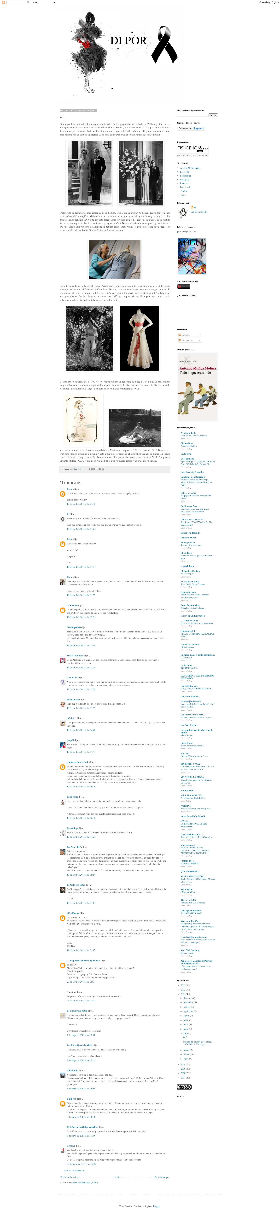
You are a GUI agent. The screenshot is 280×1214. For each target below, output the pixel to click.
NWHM (184, 821)
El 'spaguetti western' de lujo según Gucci (196, 497)
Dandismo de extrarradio (193, 476)
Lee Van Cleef (74, 847)
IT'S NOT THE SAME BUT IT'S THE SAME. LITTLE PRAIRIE (197, 768)
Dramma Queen (188, 537)
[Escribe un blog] (93, 469)
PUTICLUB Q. (188, 861)
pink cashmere (188, 845)
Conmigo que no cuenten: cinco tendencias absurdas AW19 (195, 510)
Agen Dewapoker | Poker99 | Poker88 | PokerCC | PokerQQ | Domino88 (198, 463)
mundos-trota (187, 790)
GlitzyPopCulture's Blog (193, 615)
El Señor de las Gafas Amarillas (82, 1127)
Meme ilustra (73, 699)
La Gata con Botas (76, 884)
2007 (183, 1077)
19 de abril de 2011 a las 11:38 (81, 503)
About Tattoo (186, 735)
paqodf (70, 740)
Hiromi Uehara (187, 646)
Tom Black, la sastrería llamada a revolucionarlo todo (195, 596)
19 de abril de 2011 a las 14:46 (81, 729)
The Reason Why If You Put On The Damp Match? (196, 523)
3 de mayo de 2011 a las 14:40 (81, 1116)
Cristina (71, 1145)
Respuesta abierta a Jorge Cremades (196, 837)
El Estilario (186, 552)
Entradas (185, 334)
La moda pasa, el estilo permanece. (198, 654)
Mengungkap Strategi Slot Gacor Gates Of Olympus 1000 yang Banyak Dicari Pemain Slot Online (197, 926)
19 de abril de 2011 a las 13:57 (81, 708)
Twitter (183, 194)
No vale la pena (187, 573)
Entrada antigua (162, 1177)
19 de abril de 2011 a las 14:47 (81, 751)
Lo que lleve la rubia (77, 1010)
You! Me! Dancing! (190, 950)
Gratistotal (72, 605)
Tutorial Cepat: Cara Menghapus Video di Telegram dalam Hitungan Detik (196, 482)
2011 (183, 994)
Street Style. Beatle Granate (193, 584)
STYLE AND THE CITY (193, 876)
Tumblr (183, 191)
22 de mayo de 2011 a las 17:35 (81, 1163)
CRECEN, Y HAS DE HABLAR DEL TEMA (197, 635)
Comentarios (187, 340)
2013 (183, 985)
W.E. (185, 1037)
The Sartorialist (188, 900)
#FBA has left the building (192, 607)
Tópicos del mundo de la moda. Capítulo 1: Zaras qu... (197, 1043)
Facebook (184, 171)
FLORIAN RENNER (190, 863)
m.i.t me (185, 753)
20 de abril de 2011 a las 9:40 (80, 981)
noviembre (189, 1002)
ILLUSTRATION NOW (191, 913)
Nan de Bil (72, 677)
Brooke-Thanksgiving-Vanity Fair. (196, 808)
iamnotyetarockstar (190, 644)
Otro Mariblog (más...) (192, 834)
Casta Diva (186, 453)
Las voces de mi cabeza (192, 714)
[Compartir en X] (96, 469)
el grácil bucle (187, 566)
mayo (186, 1028)
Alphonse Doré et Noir (78, 762)
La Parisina (186, 665)
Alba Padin (72, 1070)
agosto (187, 1015)
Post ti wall (185, 187)
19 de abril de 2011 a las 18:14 (81, 874)
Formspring (185, 175)
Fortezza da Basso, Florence (193, 902)
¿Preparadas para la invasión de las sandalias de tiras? (196, 967)
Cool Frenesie (187, 458)
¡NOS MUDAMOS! (189, 667)
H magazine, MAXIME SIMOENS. (196, 688)
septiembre (189, 1011)
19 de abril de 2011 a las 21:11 (81, 902)
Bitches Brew (187, 443)
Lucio (69, 489)
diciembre (188, 997)
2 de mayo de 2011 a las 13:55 (81, 1035)
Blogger (156, 1206)
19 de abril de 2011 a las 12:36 (81, 689)
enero (186, 1058)
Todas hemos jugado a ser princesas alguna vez (196, 781)
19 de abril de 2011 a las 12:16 (81, 645)
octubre (187, 1006)
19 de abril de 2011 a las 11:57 (81, 595)
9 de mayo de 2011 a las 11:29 (81, 1135)
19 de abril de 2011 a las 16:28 (81, 786)
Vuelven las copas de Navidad (194, 435)
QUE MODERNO (189, 871)
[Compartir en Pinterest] (102, 469)
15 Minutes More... (189, 892)
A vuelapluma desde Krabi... (193, 797)
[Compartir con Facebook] (99, 469)
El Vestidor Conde (189, 581)
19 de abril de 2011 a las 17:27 (81, 836)
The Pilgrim (186, 889)
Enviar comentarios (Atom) (85, 1182)
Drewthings (72, 828)
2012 (183, 989)
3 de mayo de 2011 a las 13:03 (81, 1088)
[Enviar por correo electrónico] (90, 469)
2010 (183, 1064)
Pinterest (184, 183)
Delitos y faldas (188, 493)
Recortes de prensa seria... (192, 545)
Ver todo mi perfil (199, 211)
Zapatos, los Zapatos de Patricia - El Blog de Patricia (197, 962)
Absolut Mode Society (190, 167)
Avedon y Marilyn (189, 445)
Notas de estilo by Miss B (193, 816)
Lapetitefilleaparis (189, 686)
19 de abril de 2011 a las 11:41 (81, 528)
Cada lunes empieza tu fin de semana (197, 623)
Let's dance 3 (186, 657)
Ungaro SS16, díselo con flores (194, 756)
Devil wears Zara (189, 506)
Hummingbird (188, 631)
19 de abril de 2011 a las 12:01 (81, 617)
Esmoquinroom (188, 592)
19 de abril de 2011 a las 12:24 (81, 667)
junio (186, 1024)
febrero (187, 1054)
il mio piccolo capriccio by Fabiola (83, 960)
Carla (69, 577)
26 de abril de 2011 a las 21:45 (81, 1000)
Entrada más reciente (70, 1177)
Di (68, 514)
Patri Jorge (72, 796)
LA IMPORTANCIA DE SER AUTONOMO (194, 825)
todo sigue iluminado (191, 910)
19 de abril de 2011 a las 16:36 (81, 817)
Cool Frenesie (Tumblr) (192, 472)
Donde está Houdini (190, 532)
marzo (187, 1049)
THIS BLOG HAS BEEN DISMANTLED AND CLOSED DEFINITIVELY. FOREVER (195, 850)
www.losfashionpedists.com (194, 937)
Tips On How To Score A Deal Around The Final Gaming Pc (198, 941)
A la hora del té (188, 433)
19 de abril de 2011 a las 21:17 (81, 950)
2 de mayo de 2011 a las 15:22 (81, 1060)
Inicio (117, 1177)
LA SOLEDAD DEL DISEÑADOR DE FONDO (197, 677)
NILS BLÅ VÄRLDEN (191, 795)
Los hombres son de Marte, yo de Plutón (197, 731)
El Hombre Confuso (190, 571)
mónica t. (71, 718)
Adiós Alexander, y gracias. (193, 745)
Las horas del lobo (189, 696)
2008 (183, 1073)
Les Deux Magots (189, 725)
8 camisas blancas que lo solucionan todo (196, 557)
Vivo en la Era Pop (190, 921)
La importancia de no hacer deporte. (196, 717)
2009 (183, 1068)
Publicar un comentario (74, 1170)
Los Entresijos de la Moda (79, 1045)
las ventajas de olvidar (191, 701)
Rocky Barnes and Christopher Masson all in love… (198, 880)
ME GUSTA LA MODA (192, 777)
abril (186, 1033)
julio (186, 1020)
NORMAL (186, 805)
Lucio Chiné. (187, 743)
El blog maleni (188, 542)
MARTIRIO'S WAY (190, 764)
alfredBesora (73, 913)
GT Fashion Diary (189, 620)
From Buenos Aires (190, 605)
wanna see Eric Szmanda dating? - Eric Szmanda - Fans (198, 705)
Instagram (184, 179)
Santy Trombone (75, 655)
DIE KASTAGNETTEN (192, 519)
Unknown (71, 1098)
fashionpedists (74, 627)
